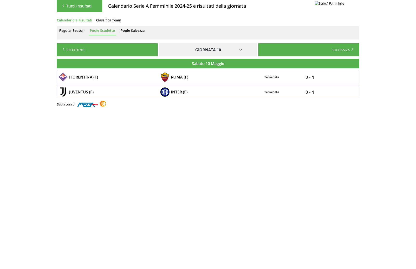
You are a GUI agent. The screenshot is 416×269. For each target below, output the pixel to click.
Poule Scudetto (102, 30)
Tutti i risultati (75, 6)
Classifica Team (108, 20)
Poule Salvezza (133, 30)
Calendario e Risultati (74, 20)
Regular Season (71, 30)
